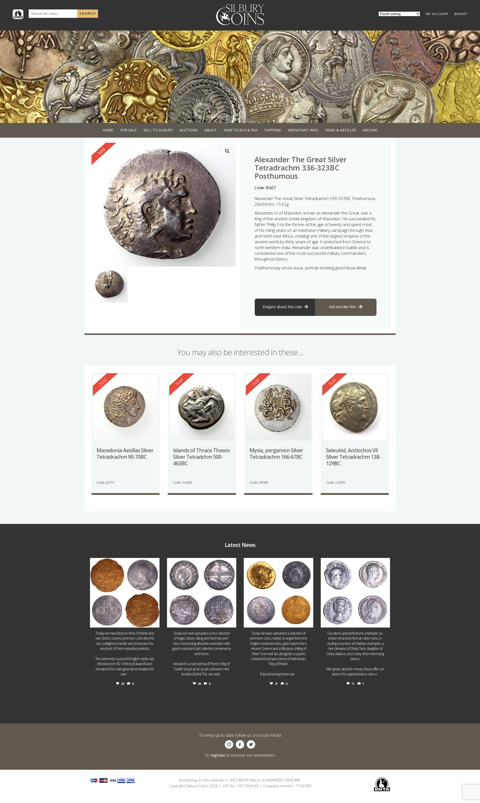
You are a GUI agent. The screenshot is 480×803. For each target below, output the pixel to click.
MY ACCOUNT (437, 14)
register (218, 755)
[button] (227, 151)
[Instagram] (154, 621)
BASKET (461, 14)
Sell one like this (342, 306)
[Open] (125, 593)
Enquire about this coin (282, 306)
